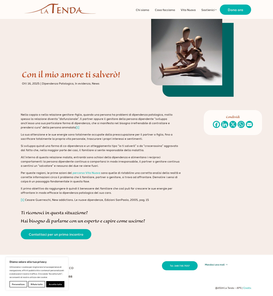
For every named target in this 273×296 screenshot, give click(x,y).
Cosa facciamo (165, 10)
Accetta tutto (55, 284)
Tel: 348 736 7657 (180, 265)
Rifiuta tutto (37, 284)
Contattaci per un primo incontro (56, 234)
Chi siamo (142, 10)
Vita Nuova (188, 10)
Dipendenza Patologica (58, 83)
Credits (247, 287)
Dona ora (235, 9)
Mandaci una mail (215, 264)
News (95, 83)
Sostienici (208, 10)
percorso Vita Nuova (86, 173)
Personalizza (18, 284)
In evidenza (82, 83)
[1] (77, 127)
